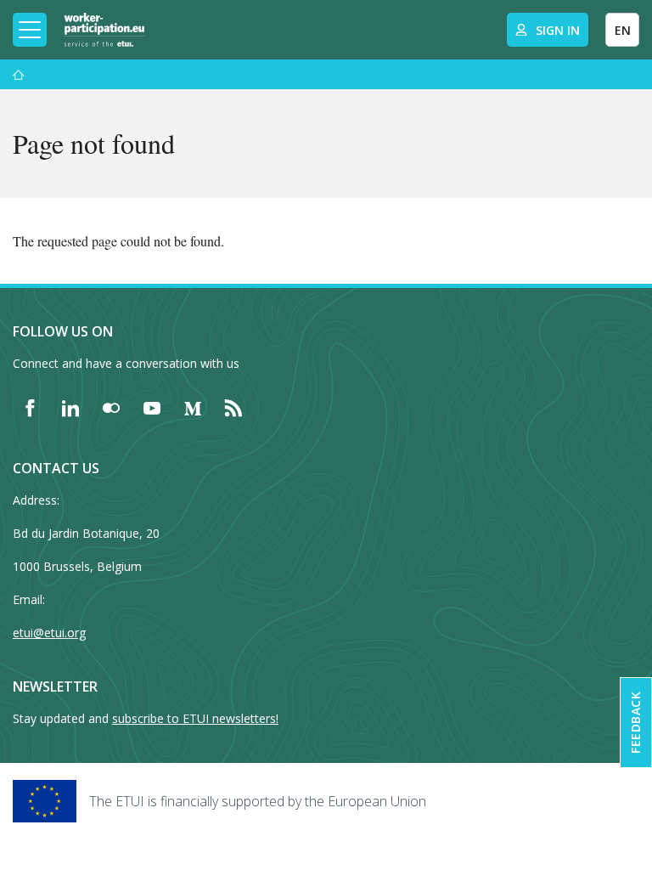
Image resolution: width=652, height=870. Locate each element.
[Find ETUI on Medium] (193, 408)
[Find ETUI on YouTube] (152, 408)
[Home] (104, 30)
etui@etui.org (49, 632)
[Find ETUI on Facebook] (30, 408)
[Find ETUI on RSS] (233, 408)
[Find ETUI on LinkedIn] (70, 408)
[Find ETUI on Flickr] (111, 408)
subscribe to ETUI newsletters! (195, 718)
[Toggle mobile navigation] (30, 30)
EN (623, 30)
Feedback (635, 723)
